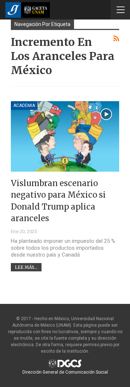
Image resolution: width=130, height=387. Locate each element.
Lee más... (26, 267)
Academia (24, 105)
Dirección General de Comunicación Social (65, 372)
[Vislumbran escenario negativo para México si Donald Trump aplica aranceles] (65, 136)
